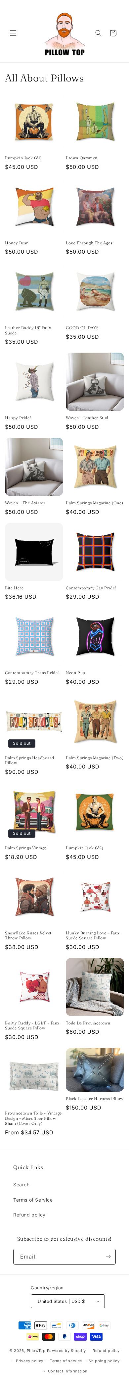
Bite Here (14, 587)
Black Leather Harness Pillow (94, 1098)
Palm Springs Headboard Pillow (29, 760)
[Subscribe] (108, 1257)
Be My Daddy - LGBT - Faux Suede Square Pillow (32, 1025)
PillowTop (36, 1350)
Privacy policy (29, 1361)
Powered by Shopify (66, 1350)
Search (21, 1184)
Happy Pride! (18, 417)
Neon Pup (75, 672)
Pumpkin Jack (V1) (23, 157)
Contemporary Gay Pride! (91, 587)
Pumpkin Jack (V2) (84, 847)
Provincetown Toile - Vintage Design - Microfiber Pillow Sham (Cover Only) (33, 1118)
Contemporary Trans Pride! (32, 672)
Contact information (68, 1371)
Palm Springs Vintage (26, 847)
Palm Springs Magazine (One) (94, 502)
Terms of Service (33, 1200)
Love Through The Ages (89, 242)
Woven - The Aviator (25, 502)
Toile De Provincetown (88, 1022)
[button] (13, 33)
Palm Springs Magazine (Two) (94, 757)
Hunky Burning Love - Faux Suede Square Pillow (93, 935)
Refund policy (29, 1214)
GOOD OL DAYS (82, 327)
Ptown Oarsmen (82, 157)
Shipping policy (104, 1361)
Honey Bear (16, 242)
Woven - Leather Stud (87, 417)
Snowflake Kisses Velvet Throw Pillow (28, 935)
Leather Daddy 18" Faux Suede (28, 330)
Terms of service (66, 1361)
